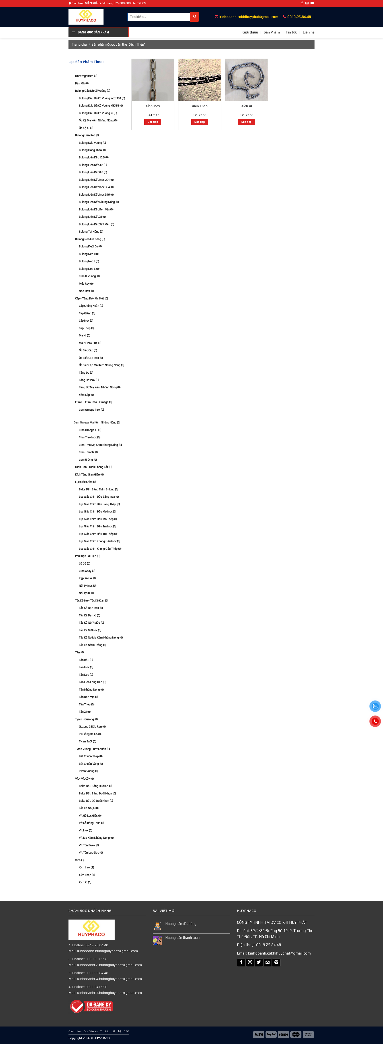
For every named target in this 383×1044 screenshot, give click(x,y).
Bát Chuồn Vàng (91, 763)
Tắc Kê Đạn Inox (91, 607)
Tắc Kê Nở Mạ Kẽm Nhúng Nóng (101, 637)
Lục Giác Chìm (85, 481)
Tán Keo (86, 674)
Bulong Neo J (89, 261)
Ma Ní (84, 335)
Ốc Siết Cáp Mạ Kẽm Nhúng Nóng (101, 365)
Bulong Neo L (89, 268)
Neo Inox (86, 291)
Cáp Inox (86, 320)
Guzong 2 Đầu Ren (92, 726)
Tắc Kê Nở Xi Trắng (92, 645)
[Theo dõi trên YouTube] (312, 3)
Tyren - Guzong (86, 719)
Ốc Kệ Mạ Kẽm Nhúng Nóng (98, 120)
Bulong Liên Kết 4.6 (93, 165)
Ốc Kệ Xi (86, 127)
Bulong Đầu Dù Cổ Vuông (92, 90)
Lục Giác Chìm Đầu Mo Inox (97, 511)
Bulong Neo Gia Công (90, 239)
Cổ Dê (84, 563)
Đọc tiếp (153, 121)
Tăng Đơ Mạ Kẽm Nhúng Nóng (100, 387)
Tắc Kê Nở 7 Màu (91, 622)
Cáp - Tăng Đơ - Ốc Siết (91, 298)
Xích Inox (86, 867)
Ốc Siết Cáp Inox (91, 357)
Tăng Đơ (86, 372)
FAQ (126, 1031)
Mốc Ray (86, 283)
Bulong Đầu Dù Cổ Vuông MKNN (101, 105)
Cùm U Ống (88, 459)
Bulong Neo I (89, 254)
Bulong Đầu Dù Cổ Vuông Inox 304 (102, 98)
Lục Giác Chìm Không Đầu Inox (99, 541)
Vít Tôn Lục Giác (91, 852)
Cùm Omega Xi (90, 430)
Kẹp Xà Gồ (87, 578)
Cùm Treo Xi (88, 452)
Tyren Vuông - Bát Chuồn (92, 748)
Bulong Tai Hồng (91, 231)
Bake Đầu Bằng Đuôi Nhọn (97, 793)
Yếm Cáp (86, 394)
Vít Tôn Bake (89, 845)
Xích (79, 860)
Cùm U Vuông (89, 276)
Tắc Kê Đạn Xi (89, 615)
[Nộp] (195, 17)
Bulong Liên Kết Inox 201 (96, 179)
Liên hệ (309, 32)
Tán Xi (85, 711)
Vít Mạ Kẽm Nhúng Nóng (96, 837)
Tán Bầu (86, 660)
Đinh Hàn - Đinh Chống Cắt (93, 467)
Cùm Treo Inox (89, 437)
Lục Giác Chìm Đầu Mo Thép (98, 518)
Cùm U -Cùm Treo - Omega (93, 402)
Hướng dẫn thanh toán (182, 937)
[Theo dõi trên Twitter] (259, 963)
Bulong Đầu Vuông (92, 142)
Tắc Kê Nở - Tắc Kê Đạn (91, 600)
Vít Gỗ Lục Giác (90, 815)
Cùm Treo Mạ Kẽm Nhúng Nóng (100, 444)
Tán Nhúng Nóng (91, 689)
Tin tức (291, 32)
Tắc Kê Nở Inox (90, 630)
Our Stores (91, 1031)
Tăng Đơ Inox (89, 380)
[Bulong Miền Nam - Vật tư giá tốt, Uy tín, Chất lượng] (86, 17)
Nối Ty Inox (87, 585)
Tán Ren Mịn (88, 697)
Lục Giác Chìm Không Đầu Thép (100, 548)
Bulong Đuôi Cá (90, 246)
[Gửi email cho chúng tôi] (307, 3)
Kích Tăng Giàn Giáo (89, 474)
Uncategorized (86, 76)
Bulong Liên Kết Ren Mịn (96, 209)
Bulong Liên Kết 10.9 (94, 157)
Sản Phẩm (272, 32)
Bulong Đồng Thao (92, 150)
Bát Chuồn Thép (91, 756)
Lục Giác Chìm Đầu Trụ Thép (98, 533)
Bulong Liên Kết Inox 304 (96, 187)
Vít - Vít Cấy (84, 778)
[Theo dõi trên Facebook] (302, 3)
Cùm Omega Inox (91, 409)
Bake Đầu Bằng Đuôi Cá (95, 786)
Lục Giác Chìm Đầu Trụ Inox (97, 526)
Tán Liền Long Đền (92, 682)
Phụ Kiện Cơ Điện (87, 556)
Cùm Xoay (87, 570)
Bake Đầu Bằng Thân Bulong (98, 489)
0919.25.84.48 (268, 945)
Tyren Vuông (88, 771)
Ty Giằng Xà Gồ (90, 733)
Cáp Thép (86, 328)
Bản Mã (82, 83)
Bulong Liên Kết (87, 135)
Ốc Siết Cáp (88, 350)
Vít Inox (85, 830)
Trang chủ (79, 44)
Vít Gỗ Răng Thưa (91, 823)
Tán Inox (86, 667)
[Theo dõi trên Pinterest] (276, 963)
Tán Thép (86, 704)
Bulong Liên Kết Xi (92, 216)
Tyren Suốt (87, 741)
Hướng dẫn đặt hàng (180, 924)
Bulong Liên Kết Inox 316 (96, 194)
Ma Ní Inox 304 (90, 342)
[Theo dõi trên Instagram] (250, 963)
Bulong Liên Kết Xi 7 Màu (96, 224)
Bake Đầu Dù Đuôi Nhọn (96, 800)
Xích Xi (85, 882)
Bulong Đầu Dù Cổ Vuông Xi (98, 112)
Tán (79, 652)
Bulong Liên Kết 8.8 (93, 172)
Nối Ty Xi (86, 593)
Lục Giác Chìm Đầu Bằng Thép (99, 504)
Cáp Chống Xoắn (91, 305)
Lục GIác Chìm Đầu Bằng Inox (99, 496)
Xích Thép (87, 875)
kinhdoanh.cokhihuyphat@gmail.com (279, 953)
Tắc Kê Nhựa (89, 808)
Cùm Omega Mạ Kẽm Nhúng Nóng (97, 422)
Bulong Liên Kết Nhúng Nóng (99, 202)
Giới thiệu (250, 32)
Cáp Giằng (87, 313)
